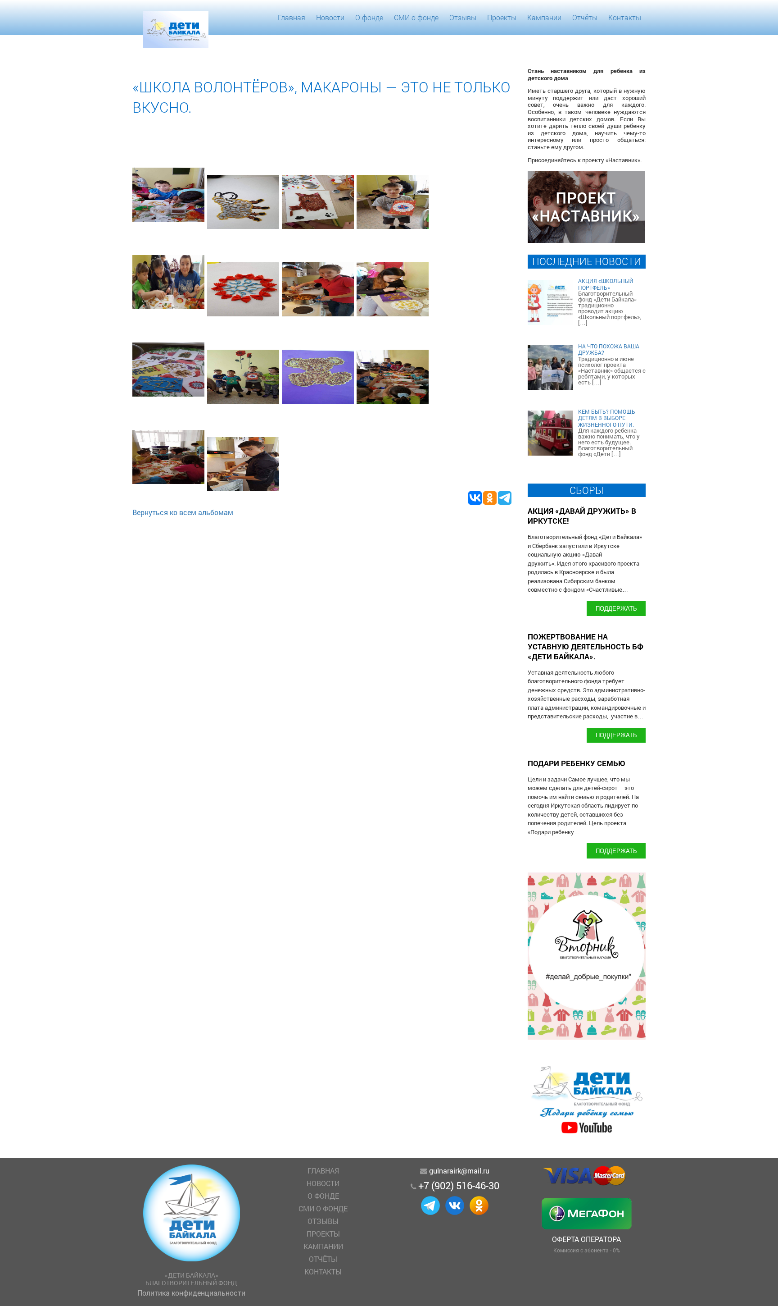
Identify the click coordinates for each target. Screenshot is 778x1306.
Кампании (544, 17)
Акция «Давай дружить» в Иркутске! (582, 516)
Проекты (501, 17)
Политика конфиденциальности (191, 1292)
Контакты (624, 17)
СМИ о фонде (416, 17)
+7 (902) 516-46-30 (458, 1185)
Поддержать (616, 608)
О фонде (369, 17)
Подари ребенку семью (576, 763)
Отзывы (462, 17)
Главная (291, 17)
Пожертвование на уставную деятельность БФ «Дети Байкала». (585, 646)
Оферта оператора (586, 1239)
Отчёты (584, 17)
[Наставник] (586, 240)
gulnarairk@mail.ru (459, 1170)
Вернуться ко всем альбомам (182, 512)
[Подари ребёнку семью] (587, 1133)
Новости (330, 17)
